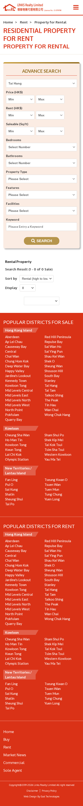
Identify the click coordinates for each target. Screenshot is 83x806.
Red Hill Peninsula (57, 337)
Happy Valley (14, 371)
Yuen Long (52, 499)
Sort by (11, 278)
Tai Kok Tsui (53, 445)
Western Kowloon (57, 454)
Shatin (9, 494)
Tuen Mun (51, 489)
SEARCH (44, 241)
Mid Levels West (17, 405)
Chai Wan (12, 356)
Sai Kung (11, 489)
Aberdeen (12, 337)
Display (11, 288)
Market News (14, 754)
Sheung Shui (14, 499)
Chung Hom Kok (17, 361)
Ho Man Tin (13, 440)
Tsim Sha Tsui (54, 450)
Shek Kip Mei (53, 440)
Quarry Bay (13, 419)
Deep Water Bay (17, 366)
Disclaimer (32, 790)
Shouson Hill (53, 371)
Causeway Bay (16, 346)
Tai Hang (51, 385)
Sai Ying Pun (53, 351)
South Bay (52, 376)
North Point (14, 410)
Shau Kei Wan (54, 356)
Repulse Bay (53, 342)
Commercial (14, 762)
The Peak (51, 400)
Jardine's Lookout (18, 376)
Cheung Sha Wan (17, 435)
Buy (6, 739)
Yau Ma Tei (52, 459)
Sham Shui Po (54, 435)
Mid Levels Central (19, 390)
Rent (24, 22)
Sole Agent (12, 770)
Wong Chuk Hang (57, 415)
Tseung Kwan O (56, 480)
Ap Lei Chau (13, 342)
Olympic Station (17, 459)
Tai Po (9, 504)
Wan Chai (51, 410)
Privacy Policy (49, 790)
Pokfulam (12, 415)
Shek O (49, 361)
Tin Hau (50, 405)
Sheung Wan (53, 366)
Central (10, 351)
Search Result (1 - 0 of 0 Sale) (29, 269)
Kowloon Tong (16, 385)
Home (8, 22)
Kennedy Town (16, 381)
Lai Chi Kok (13, 454)
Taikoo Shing (53, 395)
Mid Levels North (18, 400)
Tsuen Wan (52, 484)
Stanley (50, 381)
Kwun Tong (13, 450)
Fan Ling (11, 480)
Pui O (9, 484)
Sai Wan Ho (52, 346)
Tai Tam (50, 390)
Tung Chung (53, 494)
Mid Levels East (16, 395)
